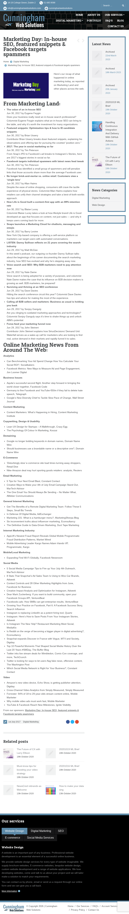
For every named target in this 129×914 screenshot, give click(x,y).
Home (6, 61)
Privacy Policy (78, 910)
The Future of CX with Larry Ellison (112, 161)
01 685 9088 (49, 3)
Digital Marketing (21, 61)
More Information (9, 891)
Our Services (83, 906)
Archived (110, 51)
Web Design (98, 205)
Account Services (110, 906)
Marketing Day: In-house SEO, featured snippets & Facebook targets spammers (44, 65)
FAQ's (95, 906)
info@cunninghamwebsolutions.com (24, 8)
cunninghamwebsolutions (60, 8)
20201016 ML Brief (69, 766)
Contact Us (93, 910)
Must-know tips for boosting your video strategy (27, 770)
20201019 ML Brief (69, 749)
